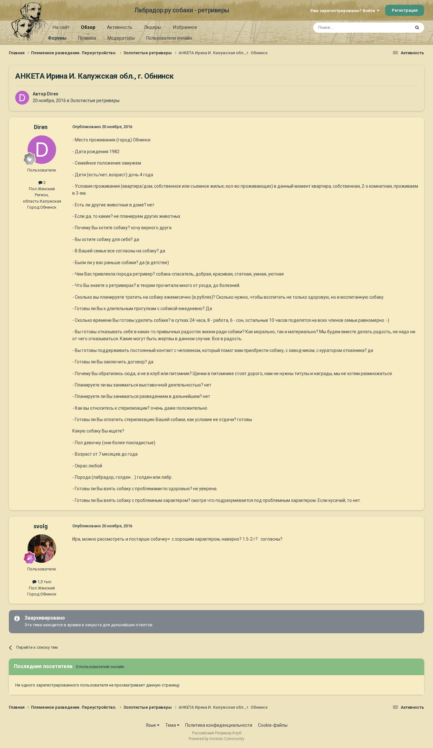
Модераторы (121, 38)
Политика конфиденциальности (218, 725)
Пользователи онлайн (169, 38)
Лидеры (152, 27)
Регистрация (404, 10)
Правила (87, 38)
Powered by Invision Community (216, 739)
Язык (151, 725)
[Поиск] (417, 28)
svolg (41, 526)
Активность (119, 27)
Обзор (88, 27)
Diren (52, 93)
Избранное (185, 27)
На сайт (61, 27)
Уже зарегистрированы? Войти (343, 10)
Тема (171, 725)
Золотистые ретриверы (95, 100)
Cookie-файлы (273, 725)
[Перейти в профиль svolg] (42, 548)
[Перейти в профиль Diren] (22, 98)
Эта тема (393, 27)
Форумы (57, 38)
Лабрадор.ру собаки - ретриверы (181, 10)
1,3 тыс (43, 581)
